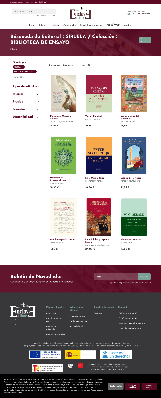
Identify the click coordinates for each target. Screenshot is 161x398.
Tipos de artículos (25, 86)
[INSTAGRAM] (13, 322)
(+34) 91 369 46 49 (128, 318)
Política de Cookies (55, 334)
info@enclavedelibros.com (132, 323)
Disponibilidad (23, 116)
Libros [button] (42, 25)
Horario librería (41, 2)
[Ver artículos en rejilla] (143, 65)
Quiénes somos (16, 2)
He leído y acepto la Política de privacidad (132, 283)
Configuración (116, 386)
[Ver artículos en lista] (146, 65)
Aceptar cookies (149, 386)
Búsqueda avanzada (46, 15)
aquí (21, 393)
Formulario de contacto (130, 328)
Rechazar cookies (132, 386)
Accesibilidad (76, 326)
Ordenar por (54, 65)
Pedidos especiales (79, 321)
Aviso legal (51, 313)
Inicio (13, 49)
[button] (132, 12)
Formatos (19, 109)
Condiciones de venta (53, 319)
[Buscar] (52, 11)
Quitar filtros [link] (19, 77)
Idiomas (18, 94)
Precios (18, 101)
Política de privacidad (51, 327)
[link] (23, 67)
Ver (83, 65)
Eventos (98, 313)
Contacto (29, 2)
